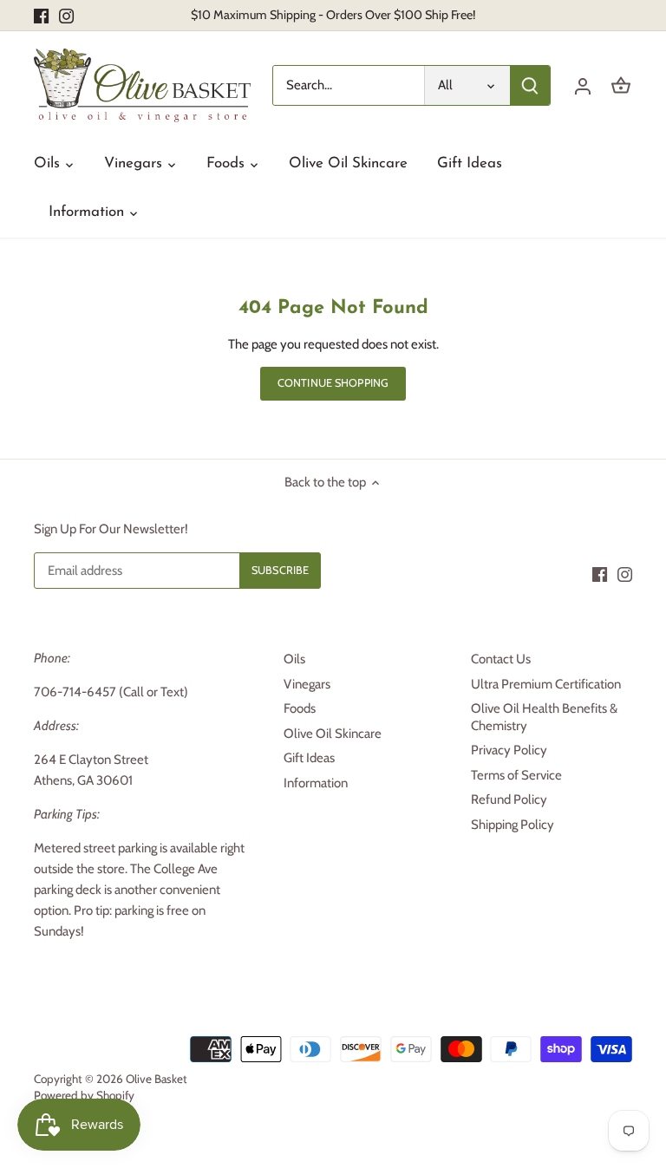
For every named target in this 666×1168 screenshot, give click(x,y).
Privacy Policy (509, 750)
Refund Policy (509, 799)
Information (316, 783)
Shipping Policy (512, 824)
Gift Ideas (309, 758)
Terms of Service (516, 775)
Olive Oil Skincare (333, 733)
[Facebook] (41, 15)
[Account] (583, 85)
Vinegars (307, 684)
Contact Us (501, 659)
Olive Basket (156, 1079)
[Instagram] (66, 15)
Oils (294, 659)
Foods (300, 708)
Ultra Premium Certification (546, 684)
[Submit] (530, 85)
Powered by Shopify (84, 1095)
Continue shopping (333, 382)
